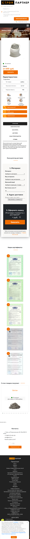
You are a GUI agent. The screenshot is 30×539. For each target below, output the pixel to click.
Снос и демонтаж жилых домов (14, 497)
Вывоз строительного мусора (15, 500)
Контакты (15, 506)
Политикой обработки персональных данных (14, 533)
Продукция (15, 461)
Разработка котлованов (15, 496)
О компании (15, 502)
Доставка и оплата (15, 505)
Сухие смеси (15, 480)
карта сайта (15, 517)
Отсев (15, 483)
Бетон (15, 463)
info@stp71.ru (6, 8)
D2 (13, 443)
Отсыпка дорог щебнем (15, 494)
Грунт (15, 469)
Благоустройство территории (15, 490)
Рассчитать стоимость (15, 199)
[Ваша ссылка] (10, 443)
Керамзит (15, 471)
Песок (15, 466)
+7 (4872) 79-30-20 (10, 435)
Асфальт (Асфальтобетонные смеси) (15, 468)
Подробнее (6, 79)
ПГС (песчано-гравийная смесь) (15, 474)
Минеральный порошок (15, 481)
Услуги (15, 486)
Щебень (15, 465)
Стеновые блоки (15, 477)
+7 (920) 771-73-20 (15, 509)
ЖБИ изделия (15, 478)
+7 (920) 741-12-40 (15, 511)
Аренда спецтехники (15, 503)
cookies (15, 522)
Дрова (15, 484)
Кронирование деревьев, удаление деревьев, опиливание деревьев (15, 492)
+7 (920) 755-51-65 (22, 22)
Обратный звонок (21, 18)
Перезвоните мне (15, 447)
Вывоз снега (15, 499)
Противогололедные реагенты (15, 472)
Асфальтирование (15, 488)
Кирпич (15, 475)
